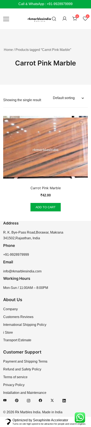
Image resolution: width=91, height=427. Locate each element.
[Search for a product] (54, 19)
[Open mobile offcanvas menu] (6, 19)
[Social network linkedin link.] (64, 400)
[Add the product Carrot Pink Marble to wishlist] (81, 122)
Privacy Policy (14, 385)
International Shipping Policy (24, 324)
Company (10, 309)
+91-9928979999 (16, 254)
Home (8, 50)
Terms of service (15, 377)
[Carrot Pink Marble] (45, 150)
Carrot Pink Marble (45, 188)
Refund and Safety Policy (22, 369)
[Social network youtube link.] (5, 400)
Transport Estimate (17, 340)
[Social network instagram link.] (28, 400)
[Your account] (64, 19)
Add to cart (46, 207)
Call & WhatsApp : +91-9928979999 (45, 4)
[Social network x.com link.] (52, 400)
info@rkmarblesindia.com (22, 271)
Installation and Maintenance (24, 392)
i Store (8, 332)
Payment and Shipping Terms (25, 361)
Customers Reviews (18, 317)
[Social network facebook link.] (40, 400)
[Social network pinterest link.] (16, 400)
